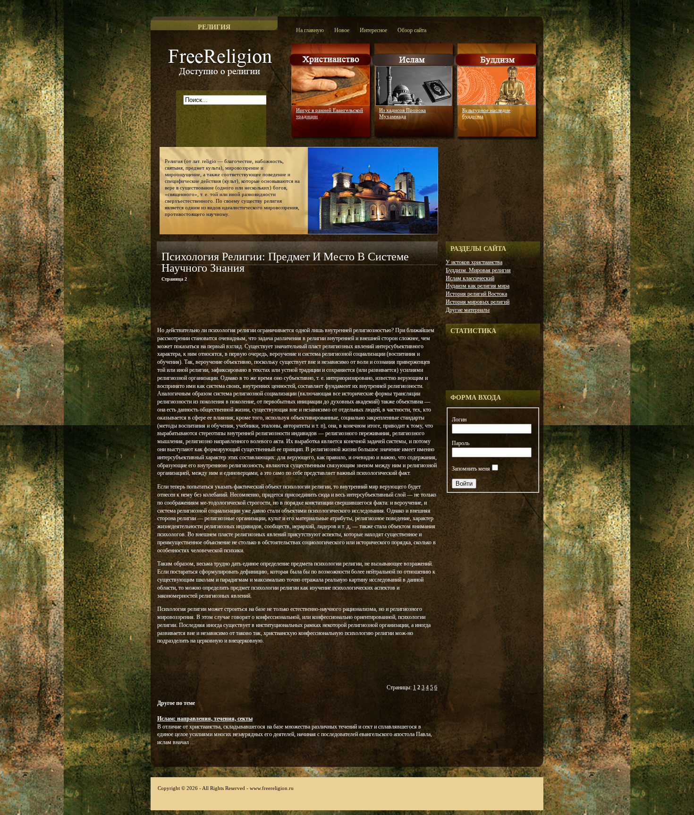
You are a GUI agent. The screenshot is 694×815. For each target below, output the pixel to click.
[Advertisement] (267, 306)
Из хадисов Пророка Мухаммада (402, 113)
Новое (341, 30)
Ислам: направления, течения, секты (205, 718)
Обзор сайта (412, 30)
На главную (310, 30)
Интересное (373, 30)
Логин (459, 419)
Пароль (460, 443)
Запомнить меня (471, 468)
